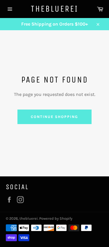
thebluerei (54, 8)
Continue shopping (54, 116)
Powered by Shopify (55, 218)
